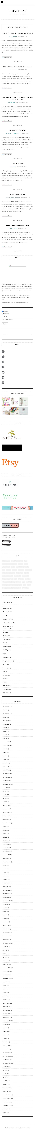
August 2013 (6, 1024)
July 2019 (5, 791)
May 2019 (5, 798)
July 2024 (5, 710)
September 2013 (7, 1020)
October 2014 (6, 975)
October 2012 (6, 1059)
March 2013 (5, 1042)
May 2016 (5, 915)
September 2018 (7, 823)
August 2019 (6, 787)
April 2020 (5, 759)
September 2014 (7, 978)
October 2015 (6, 939)
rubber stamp (17, 582)
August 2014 (6, 982)
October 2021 (6, 724)
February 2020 (6, 766)
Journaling (6, 639)
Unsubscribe (6, 313)
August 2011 (6, 1109)
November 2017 (7, 855)
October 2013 (6, 1017)
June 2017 (5, 869)
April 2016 (5, 918)
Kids (4, 643)
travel (29, 585)
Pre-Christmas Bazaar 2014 (17, 225)
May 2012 (5, 1077)
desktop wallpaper (20, 566)
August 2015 (6, 946)
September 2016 (7, 900)
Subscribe (5, 311)
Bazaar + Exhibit (13, 36)
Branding (5, 632)
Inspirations (13, 166)
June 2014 (5, 989)
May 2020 (5, 756)
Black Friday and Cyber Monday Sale (17, 33)
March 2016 (5, 922)
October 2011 (6, 1102)
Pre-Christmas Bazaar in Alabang (17, 67)
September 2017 (7, 862)
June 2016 (5, 911)
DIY (27, 566)
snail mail (4, 585)
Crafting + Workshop (13, 102)
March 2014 (5, 999)
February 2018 (6, 844)
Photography (6, 668)
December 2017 (7, 851)
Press (4, 671)
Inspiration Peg (17, 163)
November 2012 (7, 1056)
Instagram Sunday (7, 661)
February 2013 (6, 1045)
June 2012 (5, 1074)
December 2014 (7, 968)
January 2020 (6, 770)
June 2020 (5, 752)
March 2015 (5, 961)
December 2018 (7, 812)
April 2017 (5, 876)
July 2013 (5, 1028)
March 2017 (5, 879)
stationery (11, 585)
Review (10, 582)
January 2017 (6, 886)
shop (23, 582)
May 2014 (5, 992)
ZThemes (27, 1127)
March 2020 (5, 763)
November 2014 (7, 971)
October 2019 (6, 780)
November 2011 (7, 1098)
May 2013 (5, 1035)
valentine (4, 588)
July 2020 (5, 749)
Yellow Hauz (25, 588)
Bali (26, 560)
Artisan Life (9, 133)
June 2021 (5, 731)
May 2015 (5, 957)
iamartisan (17, 10)
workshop (18, 588)
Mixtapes (5, 664)
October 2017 (6, 858)
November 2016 (7, 893)
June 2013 (5, 1031)
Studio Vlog (18, 585)
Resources (5, 675)
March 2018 (5, 840)
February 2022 (6, 720)
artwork (21, 560)
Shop (4, 682)
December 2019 (7, 773)
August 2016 (6, 904)
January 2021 (6, 742)
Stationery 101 (6, 685)
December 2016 (7, 890)
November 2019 (7, 777)
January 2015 (6, 964)
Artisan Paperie (6, 560)
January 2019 (6, 809)
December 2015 (7, 932)
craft (13, 566)
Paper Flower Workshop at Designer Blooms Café (17, 98)
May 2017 (5, 872)
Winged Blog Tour (17, 194)
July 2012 (5, 1070)
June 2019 (5, 794)
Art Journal (14, 560)
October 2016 (6, 897)
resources (4, 582)
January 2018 (6, 848)
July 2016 (5, 907)
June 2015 (5, 953)
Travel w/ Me (6, 612)
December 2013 (7, 1010)
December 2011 (7, 1095)
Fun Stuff (17, 197)
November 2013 (7, 1013)
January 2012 (6, 1091)
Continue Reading (17, 61)
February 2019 (6, 805)
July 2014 (5, 985)
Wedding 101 (6, 689)
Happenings (16, 133)
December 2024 (7, 706)
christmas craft (6, 566)
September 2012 (7, 1063)
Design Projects (10, 197)
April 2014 (5, 996)
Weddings (5, 650)
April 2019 (5, 802)
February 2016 (6, 925)
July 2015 (5, 950)
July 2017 (5, 865)
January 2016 (6, 929)
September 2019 (7, 784)
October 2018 (6, 819)
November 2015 (7, 936)
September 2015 (7, 943)
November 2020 (7, 745)
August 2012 (6, 1066)
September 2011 (7, 1105)
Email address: (5, 317)
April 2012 (5, 1081)
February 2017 (6, 883)
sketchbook (29, 582)
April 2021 (5, 738)
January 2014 (6, 1006)
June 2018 (5, 830)
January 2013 (6, 1049)
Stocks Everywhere (17, 130)
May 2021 (5, 735)
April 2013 (5, 1038)
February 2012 (6, 1088)
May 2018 (5, 833)
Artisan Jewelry (6, 602)
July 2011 (5, 1112)
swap (24, 585)
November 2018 (7, 816)
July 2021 (5, 727)
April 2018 (5, 837)
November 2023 (7, 713)
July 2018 (5, 826)
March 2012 (5, 1084)
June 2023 (5, 717)
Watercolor (11, 588)
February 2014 (6, 1003)
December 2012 (7, 1052)
